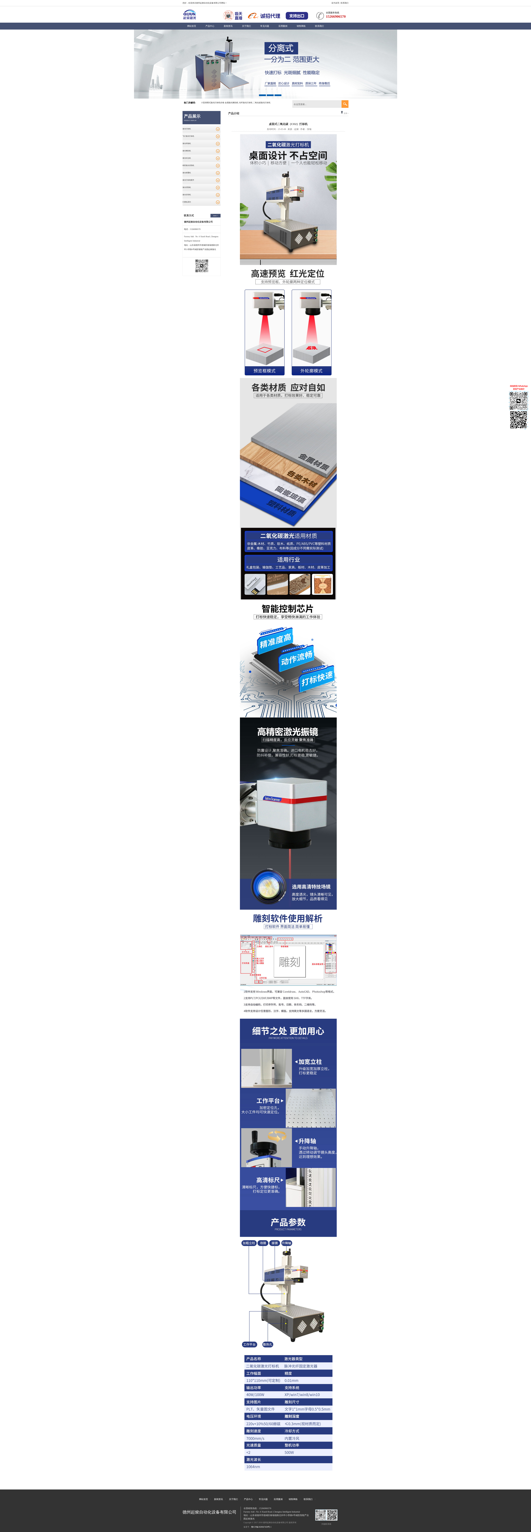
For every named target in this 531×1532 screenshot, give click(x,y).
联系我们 (344, 3)
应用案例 (282, 26)
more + (215, 216)
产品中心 (209, 26)
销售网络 (301, 26)
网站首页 (191, 26)
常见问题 (264, 26)
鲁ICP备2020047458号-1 (261, 1527)
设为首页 (335, 3)
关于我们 (246, 26)
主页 (345, 113)
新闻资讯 (228, 26)
